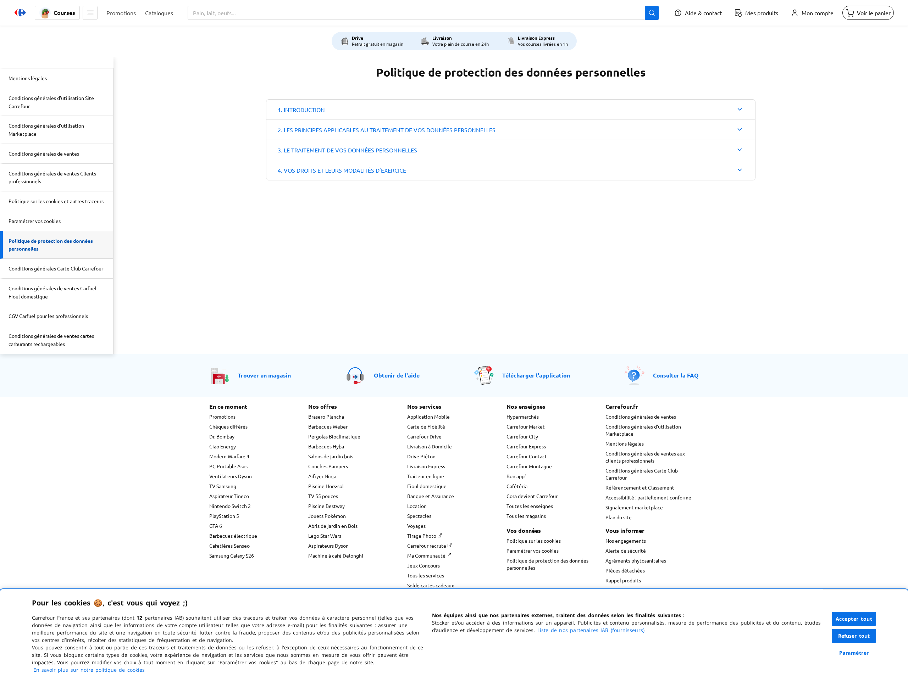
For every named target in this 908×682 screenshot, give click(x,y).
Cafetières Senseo (229, 545)
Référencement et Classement (639, 487)
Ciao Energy (222, 446)
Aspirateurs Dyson (328, 545)
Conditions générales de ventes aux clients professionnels (645, 457)
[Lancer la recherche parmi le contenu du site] (652, 12)
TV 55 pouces (323, 496)
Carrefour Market (525, 426)
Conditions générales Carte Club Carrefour (56, 268)
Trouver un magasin (264, 375)
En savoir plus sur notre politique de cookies (89, 669)
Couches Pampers (328, 466)
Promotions (222, 416)
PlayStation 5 (224, 516)
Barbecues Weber (328, 426)
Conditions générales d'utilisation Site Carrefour (51, 102)
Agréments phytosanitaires (635, 560)
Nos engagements (625, 540)
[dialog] (454, 635)
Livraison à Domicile (429, 446)
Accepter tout (854, 618)
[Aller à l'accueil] (20, 13)
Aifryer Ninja (322, 476)
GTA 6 (215, 525)
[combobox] (423, 13)
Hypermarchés (522, 416)
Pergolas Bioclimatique (334, 436)
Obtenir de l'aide (397, 375)
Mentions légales (28, 78)
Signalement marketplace (634, 507)
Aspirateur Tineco (229, 496)
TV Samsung (222, 486)
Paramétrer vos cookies (35, 221)
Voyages (416, 525)
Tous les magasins (526, 516)
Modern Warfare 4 (229, 456)
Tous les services (425, 575)
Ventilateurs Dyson (230, 476)
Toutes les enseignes (529, 506)
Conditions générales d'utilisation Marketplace (46, 129)
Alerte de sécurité (625, 550)
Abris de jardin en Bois (333, 525)
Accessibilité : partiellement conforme (648, 497)
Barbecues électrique (233, 535)
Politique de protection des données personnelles (51, 244)
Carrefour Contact (526, 456)
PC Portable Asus (228, 466)
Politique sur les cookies (533, 540)
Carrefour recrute (427, 545)
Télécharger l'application (536, 375)
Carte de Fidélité (426, 426)
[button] (90, 13)
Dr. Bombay (221, 436)
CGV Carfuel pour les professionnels (48, 316)
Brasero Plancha (326, 416)
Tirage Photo (422, 535)
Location (417, 506)
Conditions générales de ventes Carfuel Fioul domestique (52, 292)
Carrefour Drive (424, 436)
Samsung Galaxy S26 (231, 555)
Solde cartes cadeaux (430, 585)
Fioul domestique (427, 486)
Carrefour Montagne (529, 466)
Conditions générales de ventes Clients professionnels (52, 177)
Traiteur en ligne (425, 476)
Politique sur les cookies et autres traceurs (56, 201)
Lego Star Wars (324, 535)
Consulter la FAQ (676, 375)
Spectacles (419, 516)
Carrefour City (522, 436)
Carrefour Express (526, 446)
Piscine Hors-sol (326, 486)
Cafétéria (516, 486)
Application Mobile (428, 416)
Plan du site (618, 517)
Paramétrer (854, 652)
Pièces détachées (625, 570)
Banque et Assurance (430, 496)
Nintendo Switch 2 (230, 506)
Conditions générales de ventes (44, 153)
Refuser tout (854, 635)
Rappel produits (623, 580)
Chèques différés (228, 426)
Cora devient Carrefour (532, 496)
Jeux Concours (423, 565)
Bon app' (516, 476)
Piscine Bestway (326, 506)
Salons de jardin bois (330, 456)
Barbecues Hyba (326, 446)
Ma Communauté (427, 555)
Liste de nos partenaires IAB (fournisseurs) (590, 630)
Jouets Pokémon (327, 516)
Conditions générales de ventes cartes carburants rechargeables (51, 339)
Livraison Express (426, 466)
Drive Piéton (421, 456)
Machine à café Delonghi (335, 555)
